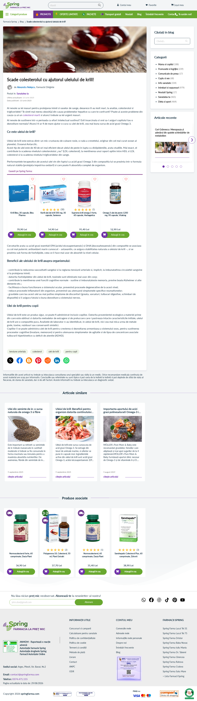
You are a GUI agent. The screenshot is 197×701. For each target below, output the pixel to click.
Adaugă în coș (23, 571)
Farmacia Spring (10, 22)
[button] (186, 41)
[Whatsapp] (66, 360)
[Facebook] (20, 360)
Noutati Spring (167, 92)
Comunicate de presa (170, 73)
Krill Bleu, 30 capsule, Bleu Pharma (22, 213)
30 (62, 209)
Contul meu (125, 5)
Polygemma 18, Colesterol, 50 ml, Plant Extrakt (56, 555)
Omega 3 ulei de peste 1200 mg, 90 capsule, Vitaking (115, 213)
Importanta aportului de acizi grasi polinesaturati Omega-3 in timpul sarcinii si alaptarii (121, 410)
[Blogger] (29, 360)
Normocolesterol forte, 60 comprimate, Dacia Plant (21, 555)
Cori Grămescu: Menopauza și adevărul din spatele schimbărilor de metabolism (172, 132)
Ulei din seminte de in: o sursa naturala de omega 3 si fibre (25, 410)
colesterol (37, 351)
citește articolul (15, 477)
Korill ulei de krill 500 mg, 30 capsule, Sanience (53, 213)
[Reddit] (48, 360)
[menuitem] (43, 14)
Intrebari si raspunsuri (171, 87)
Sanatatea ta (23, 93)
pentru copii (71, 351)
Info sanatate (167, 83)
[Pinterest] (38, 360)
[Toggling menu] (18, 14)
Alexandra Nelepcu (26, 87)
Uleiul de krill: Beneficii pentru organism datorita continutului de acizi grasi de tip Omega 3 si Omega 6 (74, 410)
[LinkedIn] (57, 360)
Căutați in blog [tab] (164, 32)
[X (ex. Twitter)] (10, 360)
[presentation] (192, 139)
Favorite (152, 5)
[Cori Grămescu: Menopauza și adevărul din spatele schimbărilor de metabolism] (172, 147)
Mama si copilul (168, 64)
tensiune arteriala (17, 351)
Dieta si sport (167, 101)
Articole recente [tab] (165, 117)
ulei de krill (54, 351)
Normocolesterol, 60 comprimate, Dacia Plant (92, 555)
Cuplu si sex (166, 78)
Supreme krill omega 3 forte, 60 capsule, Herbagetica (84, 213)
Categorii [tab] (160, 57)
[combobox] (75, 5)
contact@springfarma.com (24, 674)
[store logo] (23, 5)
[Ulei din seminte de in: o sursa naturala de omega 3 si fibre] (27, 429)
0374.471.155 (20, 679)
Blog (22, 22)
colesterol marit (32, 115)
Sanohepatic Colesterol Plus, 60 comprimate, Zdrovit (128, 555)
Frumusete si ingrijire (170, 69)
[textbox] (172, 41)
